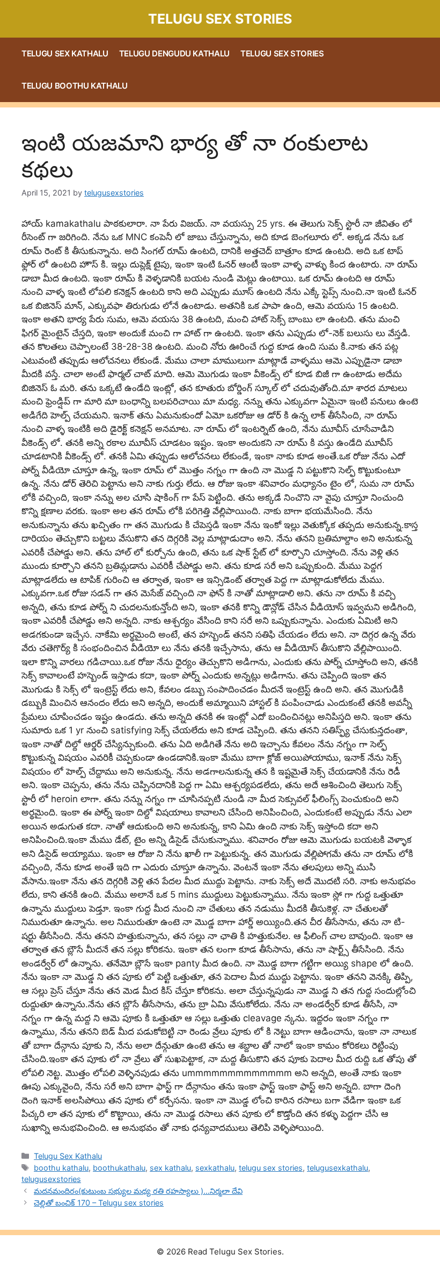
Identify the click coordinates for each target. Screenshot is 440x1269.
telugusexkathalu (337, 1167)
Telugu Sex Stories (220, 19)
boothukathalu (119, 1167)
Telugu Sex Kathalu (64, 53)
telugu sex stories (271, 1167)
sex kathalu (170, 1167)
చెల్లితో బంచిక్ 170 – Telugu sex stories (99, 1202)
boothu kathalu (61, 1167)
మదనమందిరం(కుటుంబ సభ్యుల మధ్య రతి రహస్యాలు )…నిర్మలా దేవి (138, 1190)
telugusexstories (51, 1179)
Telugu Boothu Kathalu (74, 86)
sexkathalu (214, 1167)
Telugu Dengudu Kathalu (174, 53)
